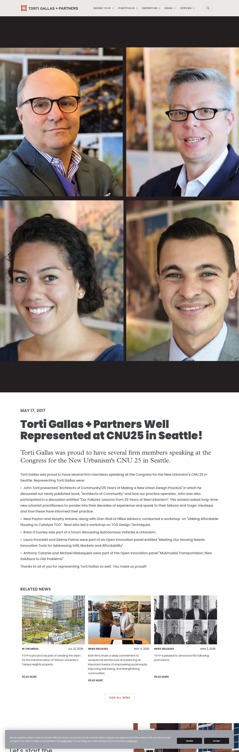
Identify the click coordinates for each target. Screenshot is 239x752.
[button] (104, 8)
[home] (49, 8)
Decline (189, 741)
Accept (216, 741)
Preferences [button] (132, 741)
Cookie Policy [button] (66, 741)
